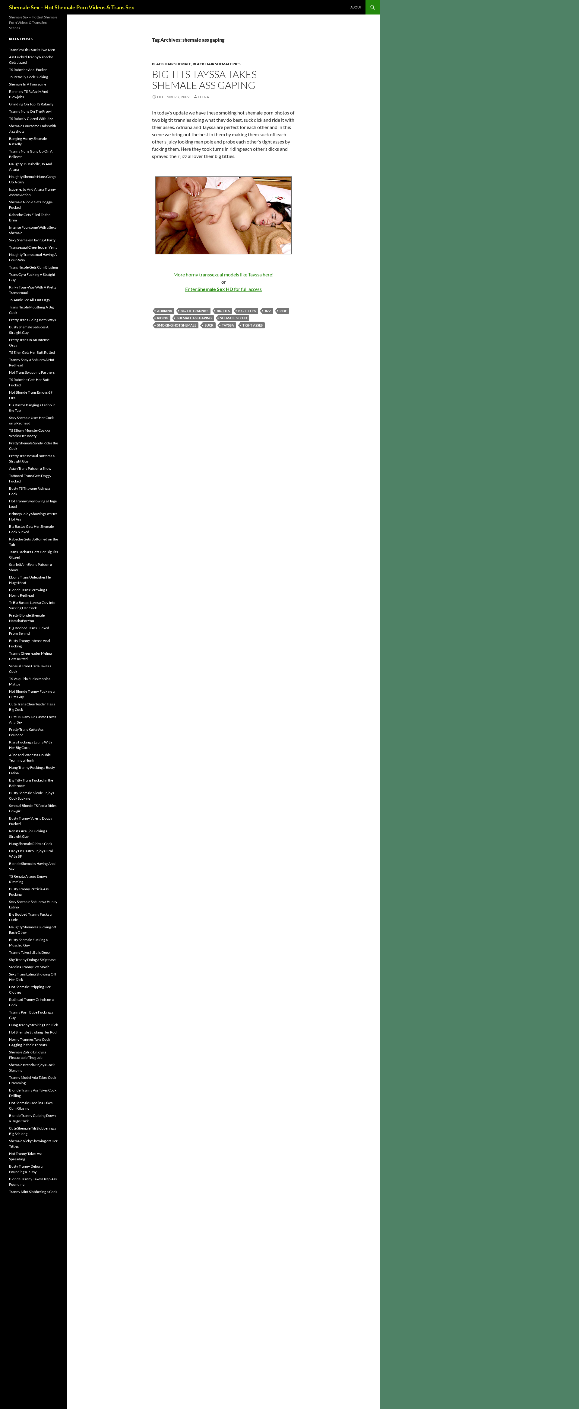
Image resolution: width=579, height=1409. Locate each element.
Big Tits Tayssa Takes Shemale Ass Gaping (204, 79)
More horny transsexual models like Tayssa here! (223, 274)
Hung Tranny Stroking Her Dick (33, 1025)
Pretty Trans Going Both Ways (32, 320)
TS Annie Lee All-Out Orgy (29, 300)
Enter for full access (223, 289)
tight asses (252, 325)
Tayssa (228, 325)
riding (162, 318)
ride (283, 311)
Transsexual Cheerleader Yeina (33, 247)
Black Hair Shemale (171, 64)
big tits (223, 311)
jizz (267, 311)
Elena (203, 97)
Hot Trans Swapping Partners (32, 372)
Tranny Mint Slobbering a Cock (33, 1191)
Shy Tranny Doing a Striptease (32, 959)
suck (209, 325)
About (356, 7)
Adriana (164, 311)
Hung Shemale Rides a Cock (30, 843)
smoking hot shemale (176, 325)
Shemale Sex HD (233, 318)
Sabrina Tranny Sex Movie (29, 967)
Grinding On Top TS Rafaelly (31, 104)
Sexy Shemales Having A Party (32, 240)
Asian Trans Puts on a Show (30, 468)
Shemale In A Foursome (27, 84)
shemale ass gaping (194, 318)
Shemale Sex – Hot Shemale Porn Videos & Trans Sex (71, 7)
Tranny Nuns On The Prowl (30, 111)
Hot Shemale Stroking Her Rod (33, 1032)
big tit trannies (194, 311)
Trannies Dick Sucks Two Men (32, 49)
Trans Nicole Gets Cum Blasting (33, 267)
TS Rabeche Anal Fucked (28, 69)
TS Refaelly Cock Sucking (28, 77)
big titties (247, 311)
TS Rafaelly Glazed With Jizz (31, 118)
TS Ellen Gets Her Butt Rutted (32, 352)
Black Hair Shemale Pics (217, 64)
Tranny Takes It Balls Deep (29, 952)
